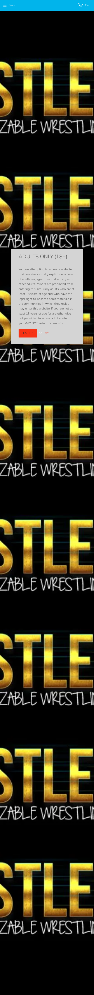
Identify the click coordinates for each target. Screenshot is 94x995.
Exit (46, 333)
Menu (12, 5)
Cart (87, 5)
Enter (28, 333)
